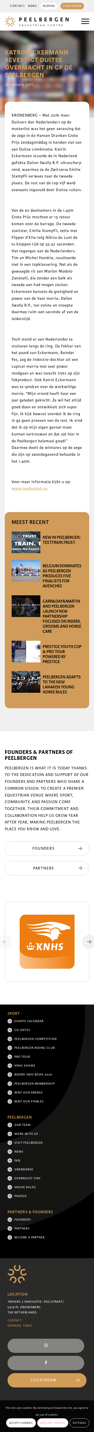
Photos (20, 1196)
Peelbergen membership (34, 1084)
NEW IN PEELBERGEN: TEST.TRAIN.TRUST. (62, 540)
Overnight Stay (27, 1178)
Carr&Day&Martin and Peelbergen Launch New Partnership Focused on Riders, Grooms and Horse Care (62, 616)
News (32, 6)
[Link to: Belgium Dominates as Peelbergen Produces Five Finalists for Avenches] (26, 571)
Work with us (26, 1134)
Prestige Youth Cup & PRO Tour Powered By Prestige (62, 654)
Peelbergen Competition (35, 1039)
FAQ (17, 1160)
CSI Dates (22, 1030)
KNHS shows (24, 1065)
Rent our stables (29, 1101)
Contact (17, 6)
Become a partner (29, 1237)
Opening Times (20, 1326)
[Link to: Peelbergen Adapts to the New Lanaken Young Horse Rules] (26, 682)
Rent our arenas (28, 1092)
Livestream (72, 6)
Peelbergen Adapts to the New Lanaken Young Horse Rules (62, 684)
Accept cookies (21, 1422)
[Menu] (83, 21)
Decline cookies (52, 1422)
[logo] (39, 21)
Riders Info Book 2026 (33, 1074)
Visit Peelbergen (28, 1143)
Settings (79, 1422)
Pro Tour (22, 1057)
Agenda (49, 6)
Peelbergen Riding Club (34, 1048)
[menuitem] (17, 6)
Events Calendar (28, 1021)
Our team (22, 1125)
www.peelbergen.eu (30, 488)
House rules (25, 1187)
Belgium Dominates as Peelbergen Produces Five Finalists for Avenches (62, 575)
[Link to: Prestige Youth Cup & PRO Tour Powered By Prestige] (26, 651)
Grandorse (23, 1169)
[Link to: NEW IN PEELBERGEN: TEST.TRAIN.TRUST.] (26, 542)
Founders (22, 1219)
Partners (22, 1228)
